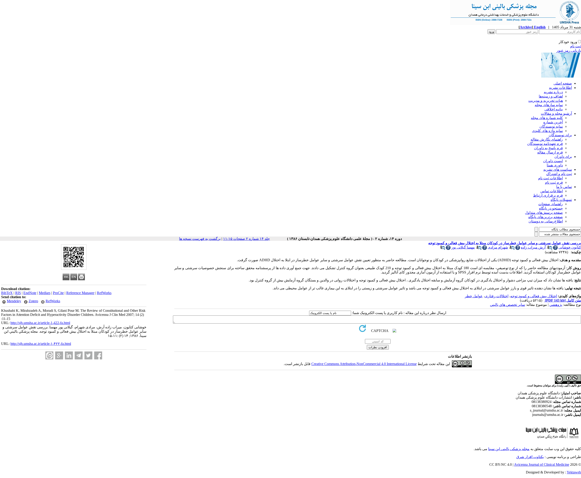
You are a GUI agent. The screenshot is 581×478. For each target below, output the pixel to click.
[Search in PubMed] (550, 249)
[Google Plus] (59, 355)
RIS (18, 293)
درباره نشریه (553, 92)
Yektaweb (574, 472)
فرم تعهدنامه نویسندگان (545, 144)
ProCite (58, 293)
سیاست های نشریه (557, 169)
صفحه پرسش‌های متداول (544, 213)
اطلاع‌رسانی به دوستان (546, 221)
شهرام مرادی (498, 247)
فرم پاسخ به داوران (548, 148)
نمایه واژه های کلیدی (547, 131)
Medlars (44, 293)
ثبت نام (575, 46)
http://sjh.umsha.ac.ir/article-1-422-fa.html (40, 323)
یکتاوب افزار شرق (530, 457)
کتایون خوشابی (570, 247)
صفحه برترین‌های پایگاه (545, 217)
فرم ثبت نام (554, 182)
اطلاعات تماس (551, 191)
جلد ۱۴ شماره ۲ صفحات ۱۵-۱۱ (246, 239)
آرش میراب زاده (533, 247)
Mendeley (14, 301)
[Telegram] (79, 355)
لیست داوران (553, 161)
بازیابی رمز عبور (568, 50)
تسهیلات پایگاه (561, 200)
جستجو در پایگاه (551, 208)
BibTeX (7, 293)
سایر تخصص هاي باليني (507, 305)
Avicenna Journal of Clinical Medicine (541, 464)
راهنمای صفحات (550, 204)
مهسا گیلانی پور (463, 247)
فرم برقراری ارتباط (548, 195)
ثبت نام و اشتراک (559, 174)
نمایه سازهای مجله (549, 105)
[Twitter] (88, 355)
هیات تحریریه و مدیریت (545, 100)
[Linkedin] (69, 355)
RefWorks (104, 293)
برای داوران (563, 157)
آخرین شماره (553, 122)
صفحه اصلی (563, 83)
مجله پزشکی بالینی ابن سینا (508, 449)
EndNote (29, 293)
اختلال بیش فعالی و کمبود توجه (533, 296)
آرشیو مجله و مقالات (556, 113)
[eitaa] (49, 355)
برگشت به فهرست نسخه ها (200, 239)
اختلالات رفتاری (496, 296)
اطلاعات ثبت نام (550, 178)
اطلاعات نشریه (560, 88)
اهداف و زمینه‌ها (551, 96)
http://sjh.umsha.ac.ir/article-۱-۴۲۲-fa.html (40, 344)
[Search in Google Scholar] (555, 249)
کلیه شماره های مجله (547, 118)
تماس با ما (564, 187)
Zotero (33, 301)
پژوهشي (555, 305)
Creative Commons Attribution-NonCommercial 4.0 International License (364, 364)
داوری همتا (555, 165)
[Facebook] (98, 355)
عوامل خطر (474, 296)
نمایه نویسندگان (551, 126)
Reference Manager (80, 293)
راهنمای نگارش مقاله (547, 139)
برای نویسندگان (560, 135)
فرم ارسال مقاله (550, 152)
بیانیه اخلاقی (553, 109)
